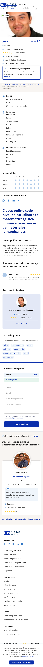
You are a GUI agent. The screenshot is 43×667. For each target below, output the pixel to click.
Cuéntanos (33, 436)
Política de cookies (11, 555)
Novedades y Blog (11, 630)
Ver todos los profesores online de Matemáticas (21, 519)
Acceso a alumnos (11, 593)
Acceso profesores (11, 589)
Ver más (7, 77)
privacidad (21, 418)
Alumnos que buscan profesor (16, 620)
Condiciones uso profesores (15, 563)
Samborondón (18, 345)
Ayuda (6, 581)
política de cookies (28, 657)
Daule (29, 345)
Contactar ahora (21, 424)
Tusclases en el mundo (13, 601)
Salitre (5, 345)
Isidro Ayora (8, 357)
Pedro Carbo (19, 349)
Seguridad (8, 571)
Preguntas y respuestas (13, 634)
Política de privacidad (12, 559)
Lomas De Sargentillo (11, 353)
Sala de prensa (9, 605)
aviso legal (12, 418)
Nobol (26, 353)
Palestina (7, 349)
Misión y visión (9, 597)
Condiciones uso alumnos (14, 567)
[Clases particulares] (8, 7)
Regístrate (25, 8)
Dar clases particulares (13, 616)
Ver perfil (20, 323)
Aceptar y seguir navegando (21, 662)
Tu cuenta (35, 8)
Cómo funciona (10, 585)
